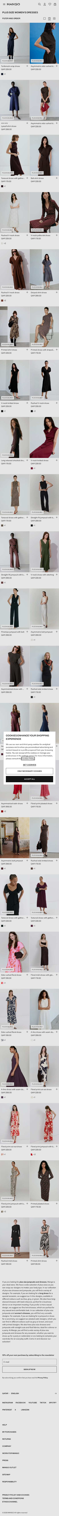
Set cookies (29, 765)
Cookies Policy (28, 758)
